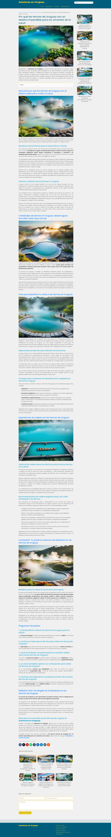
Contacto (56, 6)
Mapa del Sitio (59, 834)
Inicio (42, 6)
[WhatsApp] (30, 744)
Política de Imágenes (61, 830)
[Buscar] (92, 3)
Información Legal (60, 825)
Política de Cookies (60, 828)
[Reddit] (48, 744)
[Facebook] (20, 744)
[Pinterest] (27, 744)
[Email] (44, 744)
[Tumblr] (34, 744)
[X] (23, 744)
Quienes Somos (65, 6)
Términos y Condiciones (61, 827)
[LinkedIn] (37, 744)
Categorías (48, 6)
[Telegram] (41, 744)
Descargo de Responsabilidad (63, 832)
